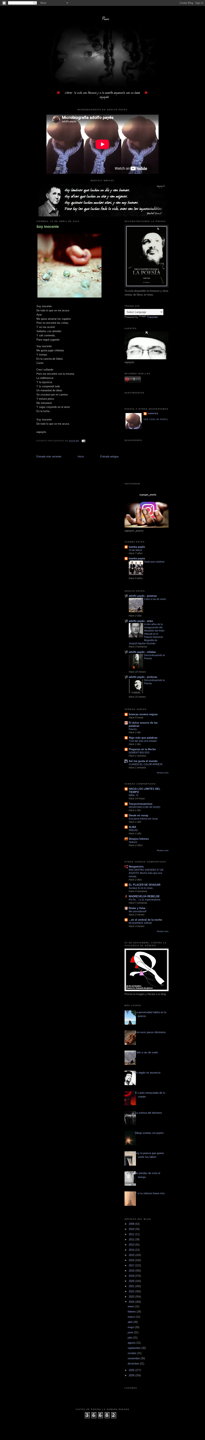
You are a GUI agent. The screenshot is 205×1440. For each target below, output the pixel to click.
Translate (152, 317)
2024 (132, 1301)
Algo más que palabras (143, 737)
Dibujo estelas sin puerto (149, 1132)
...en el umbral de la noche (145, 919)
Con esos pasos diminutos (150, 1032)
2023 (132, 1296)
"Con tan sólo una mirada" (143, 741)
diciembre (134, 1363)
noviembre (134, 1358)
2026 (132, 1375)
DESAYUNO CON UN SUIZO (144, 807)
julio (130, 1337)
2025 (132, 1370)
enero (131, 1306)
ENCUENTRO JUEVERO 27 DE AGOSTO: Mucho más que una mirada (146, 873)
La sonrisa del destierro (148, 1112)
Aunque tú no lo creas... (141, 888)
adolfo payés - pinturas (143, 676)
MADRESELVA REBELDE (144, 896)
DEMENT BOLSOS (139, 752)
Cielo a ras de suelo (155, 599)
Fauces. (133, 729)
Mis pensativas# (137, 911)
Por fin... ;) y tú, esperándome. (145, 899)
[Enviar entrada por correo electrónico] (83, 441)
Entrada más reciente (48, 456)
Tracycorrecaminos (140, 803)
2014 (132, 1249)
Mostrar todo (163, 773)
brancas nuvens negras (143, 714)
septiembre (134, 1347)
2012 (132, 1239)
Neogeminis (136, 866)
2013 (132, 1244)
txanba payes (137, 558)
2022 (132, 1291)
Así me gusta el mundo (143, 761)
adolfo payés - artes (141, 620)
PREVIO (133, 830)
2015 (132, 1255)
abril (130, 1321)
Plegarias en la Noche (142, 749)
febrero (132, 1311)
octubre (132, 1353)
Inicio (81, 456)
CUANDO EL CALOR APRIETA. (146, 764)
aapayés (153, 413)
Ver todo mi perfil (156, 419)
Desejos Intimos (139, 838)
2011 (132, 1234)
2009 (132, 1223)
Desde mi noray (138, 815)
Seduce (133, 842)
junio (131, 1332)
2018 (132, 1270)
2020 (132, 1281)
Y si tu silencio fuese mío (150, 1193)
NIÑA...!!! (133, 795)
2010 (132, 1229)
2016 (132, 1260)
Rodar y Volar (137, 908)
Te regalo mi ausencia (147, 1072)
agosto (132, 1342)
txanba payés (137, 546)
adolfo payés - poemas (143, 595)
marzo (132, 1316)
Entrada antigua (109, 456)
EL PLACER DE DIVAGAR (144, 884)
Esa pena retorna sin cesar (143, 818)
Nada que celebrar (154, 561)
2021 (132, 1286)
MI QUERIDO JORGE (140, 923)
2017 (132, 1265)
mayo (131, 1327)
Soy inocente (47, 227)
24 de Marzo (135, 550)
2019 (132, 1275)
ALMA (132, 827)
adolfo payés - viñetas (142, 651)
